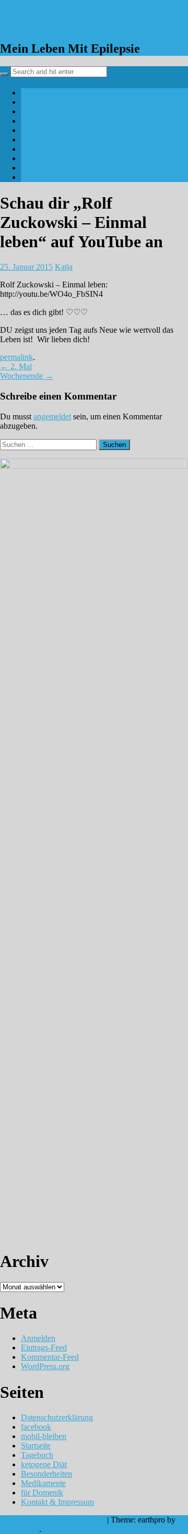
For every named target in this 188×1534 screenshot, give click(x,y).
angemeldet (52, 416)
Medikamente (43, 158)
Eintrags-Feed (44, 1347)
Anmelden (38, 1338)
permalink (16, 357)
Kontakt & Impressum (57, 177)
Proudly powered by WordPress (52, 1519)
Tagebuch (37, 130)
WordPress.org (45, 1366)
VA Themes (19, 1529)
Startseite (36, 1445)
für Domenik (42, 167)
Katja (64, 266)
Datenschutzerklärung (57, 102)
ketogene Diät (44, 139)
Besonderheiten (46, 148)
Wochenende (26, 375)
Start (28, 92)
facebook (36, 111)
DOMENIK (41, 20)
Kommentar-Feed (50, 1356)
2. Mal (16, 366)
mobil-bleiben (43, 120)
